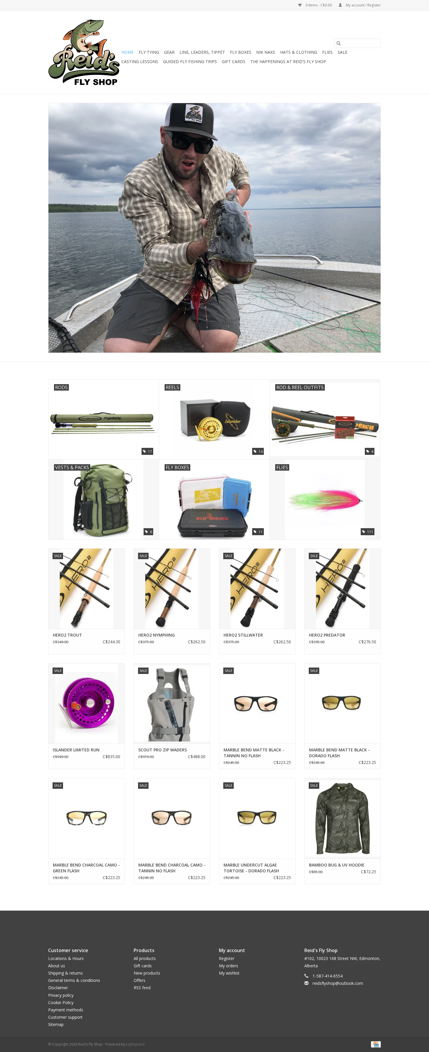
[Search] (338, 43)
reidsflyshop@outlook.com (338, 983)
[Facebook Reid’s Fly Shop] (204, 924)
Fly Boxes (240, 52)
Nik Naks (265, 52)
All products (145, 958)
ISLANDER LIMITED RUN (76, 750)
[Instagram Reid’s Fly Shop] (225, 924)
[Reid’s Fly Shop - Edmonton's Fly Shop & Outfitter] (84, 52)
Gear (169, 52)
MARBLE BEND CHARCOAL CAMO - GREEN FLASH (86, 868)
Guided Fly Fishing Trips (190, 61)
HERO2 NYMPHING (156, 635)
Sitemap (56, 1024)
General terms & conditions (74, 980)
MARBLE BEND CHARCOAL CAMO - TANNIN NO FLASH (171, 868)
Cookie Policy (61, 1002)
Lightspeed (135, 1044)
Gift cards (233, 61)
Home (127, 52)
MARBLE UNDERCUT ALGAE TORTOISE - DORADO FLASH (251, 868)
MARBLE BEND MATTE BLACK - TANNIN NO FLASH (254, 752)
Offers (139, 980)
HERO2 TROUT (67, 635)
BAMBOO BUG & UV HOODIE (337, 865)
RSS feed (142, 987)
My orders (228, 965)
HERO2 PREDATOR (327, 635)
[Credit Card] (375, 1044)
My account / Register (363, 5)
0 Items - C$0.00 (319, 5)
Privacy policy (61, 995)
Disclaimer (58, 987)
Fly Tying (149, 52)
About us (56, 965)
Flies (327, 52)
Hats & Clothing (298, 52)
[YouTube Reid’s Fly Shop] (214, 924)
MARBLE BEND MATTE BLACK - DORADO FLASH (339, 752)
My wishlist (229, 973)
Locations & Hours (66, 958)
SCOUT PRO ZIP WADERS (162, 750)
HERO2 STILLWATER (243, 635)
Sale (342, 52)
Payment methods (65, 1010)
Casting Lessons (139, 61)
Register (226, 958)
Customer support (65, 1017)
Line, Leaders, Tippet (202, 52)
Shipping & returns (65, 973)
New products (147, 973)
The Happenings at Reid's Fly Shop (288, 61)
